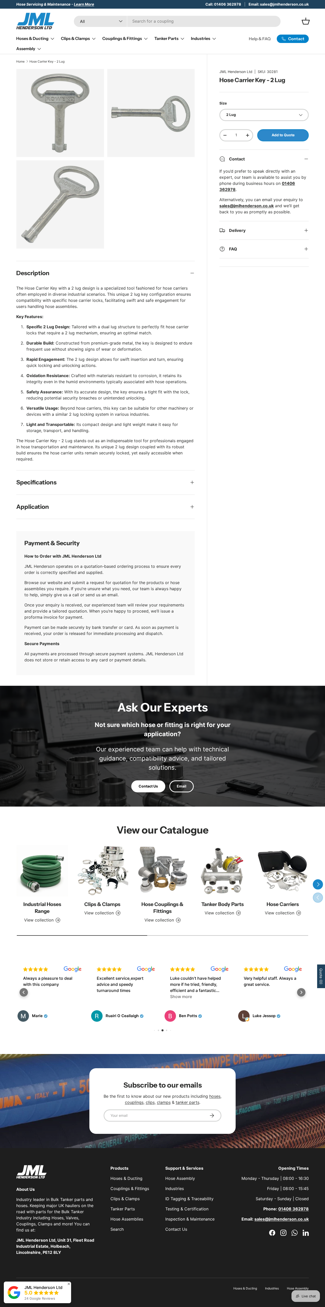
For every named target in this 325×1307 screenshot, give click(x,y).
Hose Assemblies (126, 1219)
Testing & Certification (186, 1208)
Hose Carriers (283, 904)
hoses (214, 1096)
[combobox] (177, 21)
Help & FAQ (260, 38)
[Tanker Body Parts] (222, 871)
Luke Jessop (241, 1016)
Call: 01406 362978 (223, 4)
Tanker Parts (166, 38)
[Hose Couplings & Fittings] (162, 871)
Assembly (25, 48)
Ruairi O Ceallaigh (99, 1016)
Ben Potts (165, 1016)
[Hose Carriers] (282, 871)
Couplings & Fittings (122, 38)
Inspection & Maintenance (190, 1219)
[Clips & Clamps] (102, 871)
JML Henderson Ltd (235, 71)
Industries (200, 38)
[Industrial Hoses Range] (42, 871)
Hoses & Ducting (32, 38)
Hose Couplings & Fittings (162, 907)
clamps (164, 1102)
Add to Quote (283, 135)
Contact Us (148, 786)
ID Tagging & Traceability (189, 1198)
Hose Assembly (180, 1178)
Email (181, 786)
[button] (24, 992)
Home (20, 61)
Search (117, 1229)
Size (223, 103)
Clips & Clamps (75, 38)
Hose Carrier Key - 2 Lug (46, 61)
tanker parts (187, 1102)
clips (150, 1102)
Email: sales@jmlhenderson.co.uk (279, 4)
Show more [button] (158, 996)
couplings (134, 1102)
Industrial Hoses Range (42, 907)
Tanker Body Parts (222, 904)
